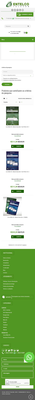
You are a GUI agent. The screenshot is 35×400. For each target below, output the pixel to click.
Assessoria (5, 260)
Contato (5, 272)
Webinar (5, 330)
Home (13, 53)
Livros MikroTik (6, 335)
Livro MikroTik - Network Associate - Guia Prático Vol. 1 (17, 126)
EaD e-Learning (6, 310)
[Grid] (4, 98)
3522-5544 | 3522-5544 (17, 18)
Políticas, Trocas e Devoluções (10, 281)
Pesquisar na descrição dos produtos (12, 80)
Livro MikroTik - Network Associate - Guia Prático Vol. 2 (17, 171)
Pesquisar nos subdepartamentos (10, 78)
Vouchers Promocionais (8, 337)
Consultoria (6, 263)
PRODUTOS (5, 333)
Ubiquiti (5, 322)
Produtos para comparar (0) (24, 98)
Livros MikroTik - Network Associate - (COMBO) (17, 217)
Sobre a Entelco (6, 258)
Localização (6, 268)
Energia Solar (6, 315)
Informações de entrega (8, 284)
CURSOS (4, 308)
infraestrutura (6, 265)
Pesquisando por (19, 53)
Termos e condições (8, 289)
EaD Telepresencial (7, 312)
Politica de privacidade (8, 286)
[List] (6, 98)
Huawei (5, 327)
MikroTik (5, 320)
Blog (4, 270)
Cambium (5, 325)
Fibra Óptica (6, 317)
